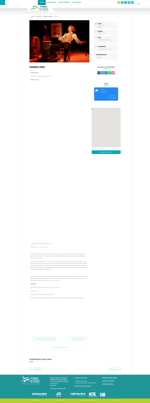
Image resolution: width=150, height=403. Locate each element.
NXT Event (113, 369)
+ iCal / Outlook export (77, 338)
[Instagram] (125, 2)
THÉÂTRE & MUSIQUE (105, 49)
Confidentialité (34, 400)
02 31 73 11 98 (61, 388)
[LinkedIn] (106, 72)
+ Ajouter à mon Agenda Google (44, 338)
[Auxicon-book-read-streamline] (118, 2)
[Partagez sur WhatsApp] (109, 72)
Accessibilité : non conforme (88, 400)
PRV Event (36, 369)
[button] (2, 2)
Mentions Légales (61, 400)
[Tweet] (102, 72)
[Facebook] (122, 2)
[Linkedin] (132, 2)
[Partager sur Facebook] (98, 72)
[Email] (113, 72)
